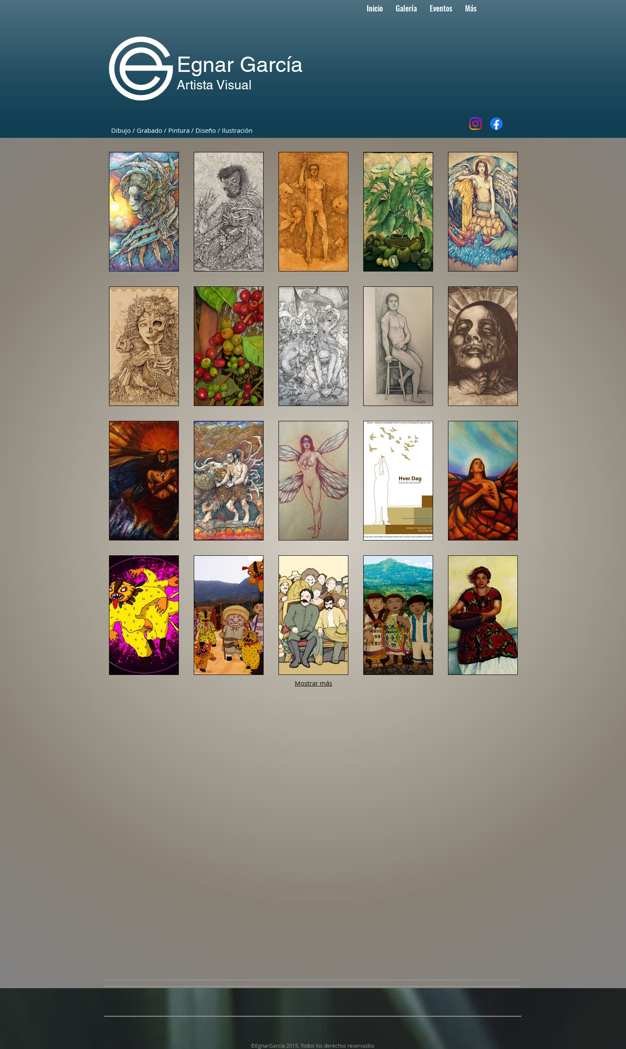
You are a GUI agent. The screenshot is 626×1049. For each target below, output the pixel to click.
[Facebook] (496, 123)
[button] (144, 212)
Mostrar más (313, 683)
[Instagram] (475, 123)
